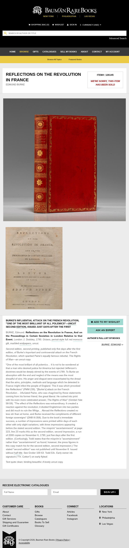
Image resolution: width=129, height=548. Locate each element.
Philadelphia (69, 16)
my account (113, 52)
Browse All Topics (54, 59)
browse (24, 52)
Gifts (37, 511)
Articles (71, 511)
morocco (77, 339)
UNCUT (72, 323)
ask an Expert (105, 330)
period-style (58, 339)
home (13, 52)
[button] (89, 25)
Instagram (72, 518)
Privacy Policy (62, 540)
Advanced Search (117, 38)
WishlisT (59, 25)
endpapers (25, 343)
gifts (35, 52)
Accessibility (24, 543)
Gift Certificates (11, 525)
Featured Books (75, 59)
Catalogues (41, 518)
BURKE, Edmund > (112, 344)
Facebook (72, 515)
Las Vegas (89, 16)
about (84, 52)
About (6, 511)
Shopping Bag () (40, 25)
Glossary (39, 525)
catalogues (49, 52)
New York (48, 16)
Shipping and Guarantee (16, 522)
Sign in (73, 25)
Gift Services (9, 518)
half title (18, 452)
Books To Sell (42, 522)
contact (97, 52)
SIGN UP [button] (109, 492)
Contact (7, 515)
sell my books (68, 52)
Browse (39, 515)
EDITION (21, 326)
